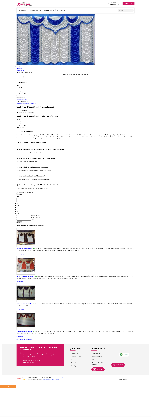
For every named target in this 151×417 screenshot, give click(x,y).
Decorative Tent (97, 356)
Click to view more (22, 99)
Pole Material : (72, 250)
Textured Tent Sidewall (24, 303)
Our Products (49, 10)
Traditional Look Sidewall (24, 248)
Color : (24, 250)
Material (19, 127)
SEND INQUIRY (21, 339)
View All (94, 364)
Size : (128, 248)
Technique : (105, 248)
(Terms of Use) (59, 377)
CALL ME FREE (30, 339)
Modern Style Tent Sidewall (25, 276)
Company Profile (35, 10)
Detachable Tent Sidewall (24, 331)
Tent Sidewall (96, 353)
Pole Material (20, 125)
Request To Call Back (23, 103)
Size (18, 120)
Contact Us (61, 10)
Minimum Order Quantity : (54, 248)
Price (18, 110)
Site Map (73, 366)
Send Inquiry (32, 103)
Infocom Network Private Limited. (51, 379)
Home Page (22, 10)
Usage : (41, 250)
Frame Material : (58, 250)
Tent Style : (72, 248)
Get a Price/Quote (22, 79)
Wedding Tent (96, 360)
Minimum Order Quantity (24, 112)
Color (18, 122)
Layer (18, 124)
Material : (117, 248)
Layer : (89, 248)
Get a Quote (128, 3)
